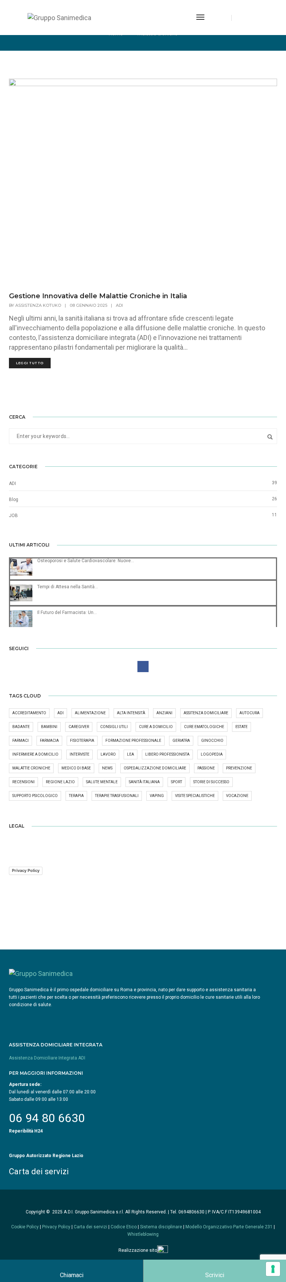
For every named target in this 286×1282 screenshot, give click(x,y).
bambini (49, 727)
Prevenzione (239, 768)
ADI (119, 305)
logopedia (212, 754)
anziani (164, 713)
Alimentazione (90, 713)
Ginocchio (212, 740)
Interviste (79, 754)
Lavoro (108, 754)
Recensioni (23, 782)
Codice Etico (124, 1226)
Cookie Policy (25, 1226)
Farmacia (49, 740)
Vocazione (237, 796)
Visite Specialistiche (195, 796)
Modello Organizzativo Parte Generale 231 (229, 1226)
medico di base (76, 768)
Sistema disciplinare (161, 1226)
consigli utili (114, 727)
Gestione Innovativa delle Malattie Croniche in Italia (98, 296)
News (107, 768)
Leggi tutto (30, 363)
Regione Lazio (60, 782)
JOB (13, 515)
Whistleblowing (143, 1234)
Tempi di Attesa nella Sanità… (67, 586)
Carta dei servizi (39, 1171)
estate (241, 727)
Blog (13, 499)
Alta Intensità (131, 713)
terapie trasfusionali (117, 796)
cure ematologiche (204, 727)
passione (206, 768)
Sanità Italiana (144, 782)
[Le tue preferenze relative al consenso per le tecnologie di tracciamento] (273, 1269)
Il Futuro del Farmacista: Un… (67, 612)
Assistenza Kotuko (38, 305)
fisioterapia (82, 740)
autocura (249, 713)
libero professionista (167, 754)
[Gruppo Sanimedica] (59, 17)
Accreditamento (29, 713)
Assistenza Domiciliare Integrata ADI (47, 1058)
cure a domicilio (156, 727)
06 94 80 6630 (47, 1118)
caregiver (79, 727)
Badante (21, 727)
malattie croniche (31, 768)
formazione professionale (133, 740)
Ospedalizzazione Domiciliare (155, 768)
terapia (76, 796)
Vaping (157, 796)
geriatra (181, 740)
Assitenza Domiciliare (206, 713)
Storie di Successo (211, 782)
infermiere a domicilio (35, 754)
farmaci (20, 740)
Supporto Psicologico (35, 796)
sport (176, 782)
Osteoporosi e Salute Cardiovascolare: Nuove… (85, 560)
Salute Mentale (102, 782)
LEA (130, 754)
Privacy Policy (25, 870)
